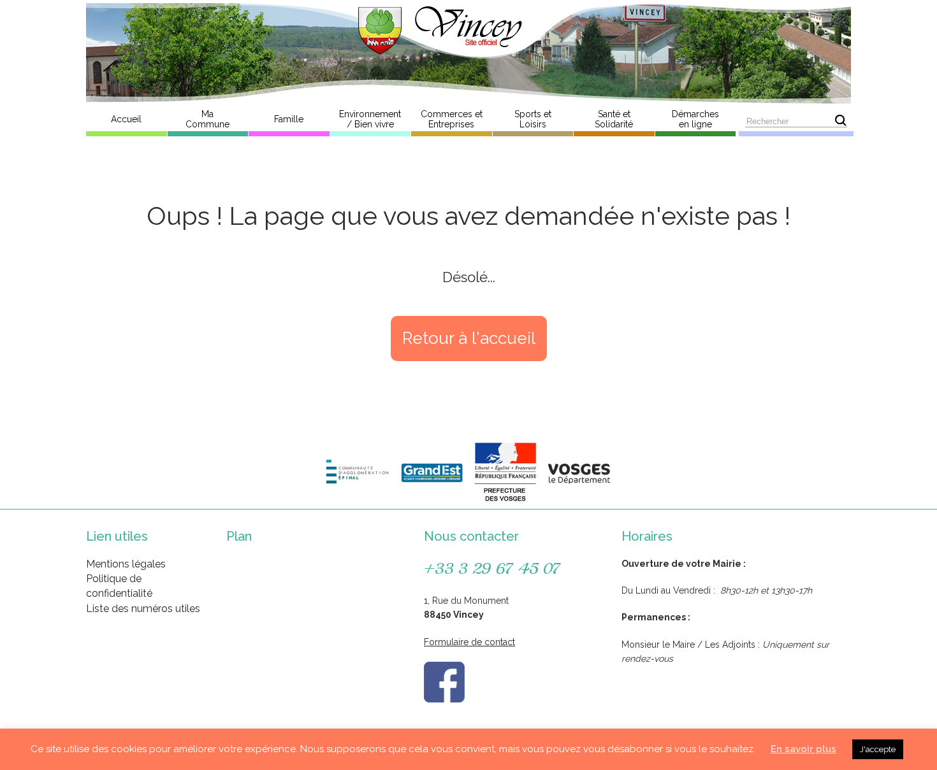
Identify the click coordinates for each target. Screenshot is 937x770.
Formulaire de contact (469, 642)
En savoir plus (803, 749)
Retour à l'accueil (468, 338)
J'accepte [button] (878, 749)
